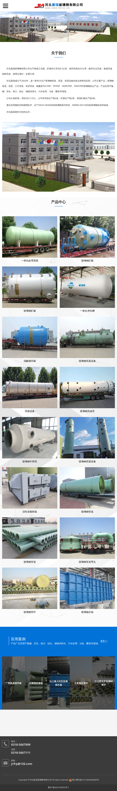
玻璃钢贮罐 (87, 260)
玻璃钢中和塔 (29, 461)
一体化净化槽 (87, 311)
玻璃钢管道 (87, 511)
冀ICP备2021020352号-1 (58, 787)
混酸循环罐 (30, 361)
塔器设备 (30, 411)
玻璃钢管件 (30, 612)
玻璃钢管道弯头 (87, 561)
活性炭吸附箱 (29, 511)
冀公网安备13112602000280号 (85, 780)
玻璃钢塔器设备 (87, 361)
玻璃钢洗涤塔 (87, 411)
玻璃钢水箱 (87, 612)
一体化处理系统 (29, 260)
